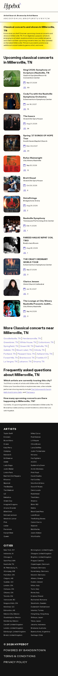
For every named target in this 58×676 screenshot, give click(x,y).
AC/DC (34, 462)
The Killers (35, 497)
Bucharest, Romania (39, 599)
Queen (6, 536)
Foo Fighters (36, 458)
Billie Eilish (8, 511)
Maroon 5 (7, 455)
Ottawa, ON (8, 592)
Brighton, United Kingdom (41, 557)
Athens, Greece (37, 578)
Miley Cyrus (35, 433)
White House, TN (28, 342)
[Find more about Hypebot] (29, 6)
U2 (5, 494)
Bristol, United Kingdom (13, 635)
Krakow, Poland (37, 596)
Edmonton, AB (9, 610)
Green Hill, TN (26, 346)
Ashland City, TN (44, 353)
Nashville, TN (41, 346)
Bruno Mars (8, 440)
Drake (6, 444)
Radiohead (35, 494)
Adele (6, 462)
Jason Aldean (36, 533)
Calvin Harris (36, 522)
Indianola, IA (9, 553)
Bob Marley (35, 529)
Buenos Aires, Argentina (40, 631)
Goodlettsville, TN (12, 338)
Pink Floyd (35, 472)
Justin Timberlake (38, 451)
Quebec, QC (8, 582)
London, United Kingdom (13, 628)
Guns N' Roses (36, 486)
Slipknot (34, 526)
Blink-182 (34, 504)
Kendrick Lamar (10, 518)
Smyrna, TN (38, 361)
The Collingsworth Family (41, 389)
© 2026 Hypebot (16, 644)
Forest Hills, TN (11, 357)
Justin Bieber (9, 469)
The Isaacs (30, 392)
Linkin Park (8, 472)
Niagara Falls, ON (11, 603)
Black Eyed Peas (37, 511)
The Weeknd (9, 490)
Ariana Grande (10, 508)
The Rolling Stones (38, 518)
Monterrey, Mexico (11, 621)
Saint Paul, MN (9, 560)
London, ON (8, 585)
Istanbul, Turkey (37, 610)
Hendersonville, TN (32, 338)
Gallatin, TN (9, 350)
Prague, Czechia (37, 560)
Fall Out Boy (35, 479)
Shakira (34, 501)
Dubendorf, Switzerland (40, 607)
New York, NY (9, 550)
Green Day (8, 501)
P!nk (5, 522)
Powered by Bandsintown (25, 650)
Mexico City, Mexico (11, 614)
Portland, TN (10, 353)
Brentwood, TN (27, 357)
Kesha (33, 508)
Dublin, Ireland (37, 582)
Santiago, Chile (37, 635)
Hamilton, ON (9, 575)
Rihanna (7, 479)
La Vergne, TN (10, 361)
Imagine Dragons (10, 504)
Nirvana (34, 455)
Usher (6, 526)
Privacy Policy (15, 662)
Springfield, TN (11, 346)
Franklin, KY (41, 357)
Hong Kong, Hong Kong (40, 614)
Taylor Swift (8, 433)
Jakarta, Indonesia (38, 624)
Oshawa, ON (9, 589)
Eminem (7, 437)
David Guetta (36, 476)
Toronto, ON (8, 596)
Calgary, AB (8, 578)
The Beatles (8, 486)
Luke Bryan (35, 515)
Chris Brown (36, 444)
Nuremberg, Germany (40, 571)
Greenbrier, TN (11, 342)
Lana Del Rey (36, 447)
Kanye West (8, 533)
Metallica (7, 497)
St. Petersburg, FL (11, 568)
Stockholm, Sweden (38, 603)
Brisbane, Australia (38, 628)
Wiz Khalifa (35, 536)
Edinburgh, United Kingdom (15, 631)
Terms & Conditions (20, 656)
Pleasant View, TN (26, 353)
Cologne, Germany (38, 568)
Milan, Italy (35, 585)
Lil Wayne (35, 440)
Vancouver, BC (9, 599)
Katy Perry (8, 447)
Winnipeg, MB (9, 571)
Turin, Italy (35, 589)
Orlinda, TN (39, 350)
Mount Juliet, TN (24, 350)
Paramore (8, 529)
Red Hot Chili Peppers (12, 476)
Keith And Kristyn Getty (13, 392)
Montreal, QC (9, 607)
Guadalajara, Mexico (12, 617)
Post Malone (35, 437)
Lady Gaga (8, 465)
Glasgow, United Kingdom (41, 553)
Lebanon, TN (25, 361)
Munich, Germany (38, 575)
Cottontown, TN (45, 342)
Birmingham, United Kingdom (42, 550)
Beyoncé (7, 483)
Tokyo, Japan (36, 621)
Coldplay (7, 451)
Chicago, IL (8, 557)
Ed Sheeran (8, 458)
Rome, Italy (35, 592)
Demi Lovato (36, 490)
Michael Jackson (10, 515)
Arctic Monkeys (37, 469)
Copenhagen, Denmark (40, 564)
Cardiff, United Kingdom (13, 624)
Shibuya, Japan (37, 617)
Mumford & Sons (37, 483)
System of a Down (38, 465)
